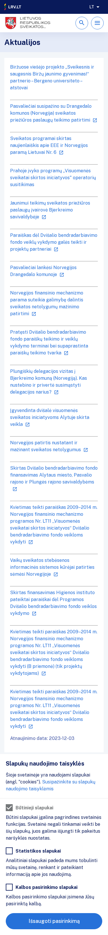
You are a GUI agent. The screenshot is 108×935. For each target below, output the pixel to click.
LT (91, 7)
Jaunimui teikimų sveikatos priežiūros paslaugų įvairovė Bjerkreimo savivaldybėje (50, 210)
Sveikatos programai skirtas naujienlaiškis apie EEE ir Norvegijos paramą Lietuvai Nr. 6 (49, 145)
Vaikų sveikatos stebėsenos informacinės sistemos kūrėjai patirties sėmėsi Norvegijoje (52, 567)
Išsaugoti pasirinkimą (54, 921)
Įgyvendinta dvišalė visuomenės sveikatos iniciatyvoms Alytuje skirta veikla (49, 417)
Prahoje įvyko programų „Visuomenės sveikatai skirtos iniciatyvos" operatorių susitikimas (53, 177)
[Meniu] (97, 23)
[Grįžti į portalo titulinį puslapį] (13, 7)
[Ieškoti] (81, 23)
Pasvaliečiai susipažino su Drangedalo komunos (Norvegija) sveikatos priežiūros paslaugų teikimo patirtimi (51, 113)
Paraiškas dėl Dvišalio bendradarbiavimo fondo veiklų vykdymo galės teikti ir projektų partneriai (53, 242)
